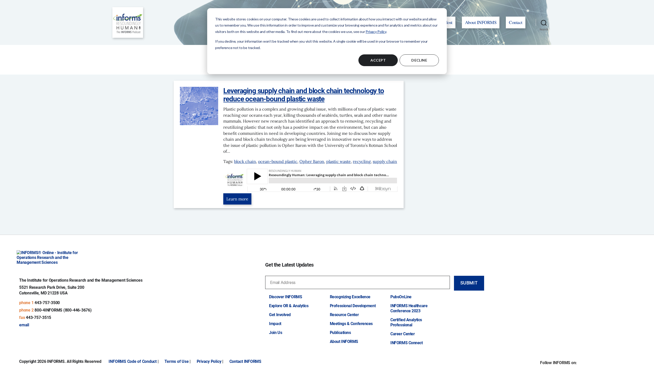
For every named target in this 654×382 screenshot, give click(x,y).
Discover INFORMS (285, 296)
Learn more (237, 198)
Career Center (402, 333)
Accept (378, 60)
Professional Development (353, 305)
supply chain (385, 161)
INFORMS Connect (406, 342)
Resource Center (344, 314)
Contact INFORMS (245, 361)
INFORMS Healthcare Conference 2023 (408, 308)
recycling (362, 161)
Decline (419, 60)
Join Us (275, 332)
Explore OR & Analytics (288, 305)
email (24, 325)
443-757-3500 (47, 302)
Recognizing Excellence (350, 296)
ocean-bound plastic (277, 161)
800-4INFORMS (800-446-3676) (63, 310)
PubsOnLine (401, 296)
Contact (515, 22)
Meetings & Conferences (351, 323)
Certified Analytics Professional (406, 322)
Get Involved (280, 314)
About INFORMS (481, 22)
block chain (245, 161)
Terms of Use (177, 361)
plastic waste (338, 161)
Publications (340, 332)
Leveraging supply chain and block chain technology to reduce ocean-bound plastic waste (303, 95)
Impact (275, 323)
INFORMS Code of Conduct (132, 361)
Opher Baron (311, 161)
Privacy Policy (376, 31)
